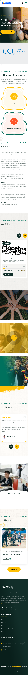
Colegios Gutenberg (14, 128)
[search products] (22, 3)
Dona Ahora (7, 32)
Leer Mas (6, 559)
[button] (13, 282)
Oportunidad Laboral (7, 629)
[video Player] (14, 338)
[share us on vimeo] (6, 608)
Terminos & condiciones (7, 672)
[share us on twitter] (11, 608)
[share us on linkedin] (15, 608)
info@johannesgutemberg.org (10, 650)
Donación (4, 626)
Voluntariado (5, 623)
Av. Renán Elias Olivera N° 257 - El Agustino (13, 643)
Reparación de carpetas (10, 258)
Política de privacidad (21, 672)
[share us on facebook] (2, 608)
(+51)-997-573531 (8, 646)
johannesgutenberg (16, 666)
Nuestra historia (6, 620)
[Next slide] (25, 235)
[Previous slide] (19, 235)
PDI (14, 103)
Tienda (4, 632)
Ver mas (13, 569)
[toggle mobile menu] (26, 3)
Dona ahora (8, 274)
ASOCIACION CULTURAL (11, 555)
